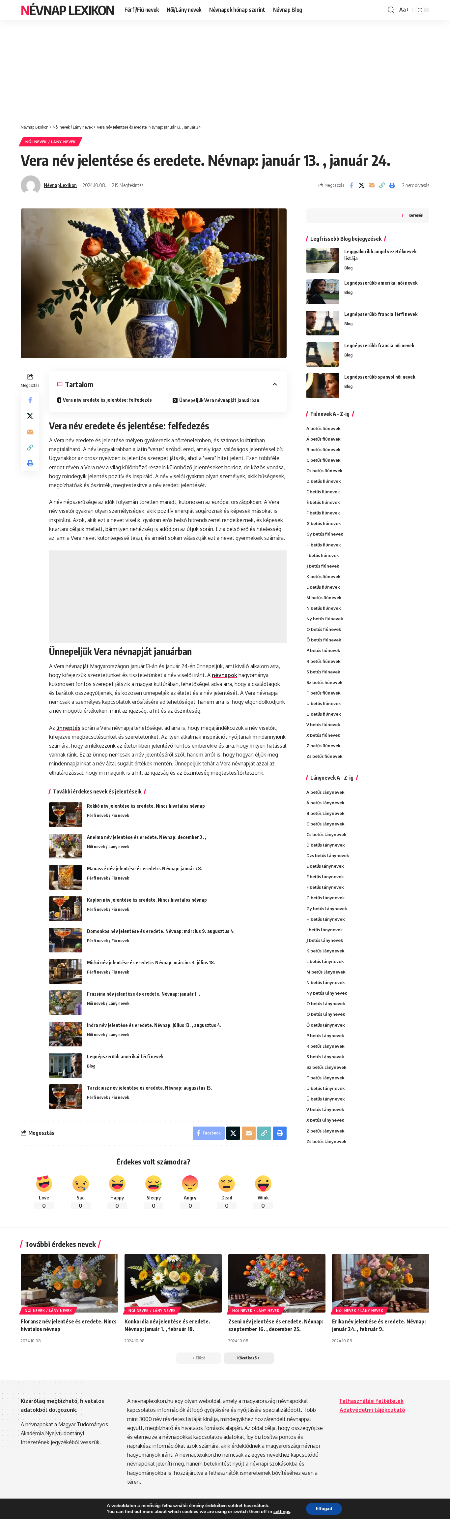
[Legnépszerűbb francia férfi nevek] (322, 323)
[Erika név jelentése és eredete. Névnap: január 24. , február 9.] (380, 1283)
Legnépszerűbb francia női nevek (379, 345)
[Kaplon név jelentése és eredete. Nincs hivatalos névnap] (65, 908)
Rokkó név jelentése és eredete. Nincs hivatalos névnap (146, 806)
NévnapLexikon (60, 185)
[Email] (371, 185)
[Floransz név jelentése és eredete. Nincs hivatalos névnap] (69, 1283)
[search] (391, 9)
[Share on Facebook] (351, 185)
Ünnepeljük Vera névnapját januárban (219, 400)
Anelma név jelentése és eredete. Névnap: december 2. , (146, 837)
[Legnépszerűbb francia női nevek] (322, 354)
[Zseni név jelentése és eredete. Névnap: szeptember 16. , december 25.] (276, 1283)
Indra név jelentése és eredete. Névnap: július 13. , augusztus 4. (154, 1025)
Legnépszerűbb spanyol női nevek (379, 377)
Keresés (415, 215)
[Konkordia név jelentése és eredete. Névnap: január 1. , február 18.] (173, 1283)
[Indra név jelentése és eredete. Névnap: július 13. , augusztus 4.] (65, 1034)
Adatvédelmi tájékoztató (372, 1410)
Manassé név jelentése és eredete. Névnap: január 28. (144, 868)
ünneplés (68, 728)
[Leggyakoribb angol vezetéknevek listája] (322, 260)
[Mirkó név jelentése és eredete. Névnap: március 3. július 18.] (65, 971)
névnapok (224, 675)
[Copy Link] (381, 185)
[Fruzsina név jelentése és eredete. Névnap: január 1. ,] (65, 1002)
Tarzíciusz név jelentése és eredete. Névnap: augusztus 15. (149, 1088)
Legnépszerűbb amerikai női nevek (380, 283)
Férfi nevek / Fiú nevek (108, 815)
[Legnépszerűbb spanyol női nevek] (322, 385)
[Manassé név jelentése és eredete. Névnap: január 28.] (65, 877)
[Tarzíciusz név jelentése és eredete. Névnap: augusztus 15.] (65, 1096)
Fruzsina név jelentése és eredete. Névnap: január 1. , (143, 994)
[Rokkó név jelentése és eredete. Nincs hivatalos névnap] (65, 814)
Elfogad (324, 1508)
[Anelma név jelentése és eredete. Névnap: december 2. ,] (65, 846)
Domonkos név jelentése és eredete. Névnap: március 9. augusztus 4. (161, 931)
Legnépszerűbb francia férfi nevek (380, 314)
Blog (91, 1066)
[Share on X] (361, 185)
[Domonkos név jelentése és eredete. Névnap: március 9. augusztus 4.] (65, 940)
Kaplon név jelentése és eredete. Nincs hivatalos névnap (147, 900)
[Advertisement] (225, 68)
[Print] (392, 185)
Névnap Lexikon (67, 10)
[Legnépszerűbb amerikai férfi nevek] (65, 1065)
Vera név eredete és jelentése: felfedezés (107, 400)
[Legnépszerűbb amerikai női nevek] (322, 291)
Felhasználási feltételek (372, 1401)
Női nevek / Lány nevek (50, 141)
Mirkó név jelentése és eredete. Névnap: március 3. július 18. (151, 962)
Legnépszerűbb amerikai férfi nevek (125, 1056)
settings (281, 1512)
